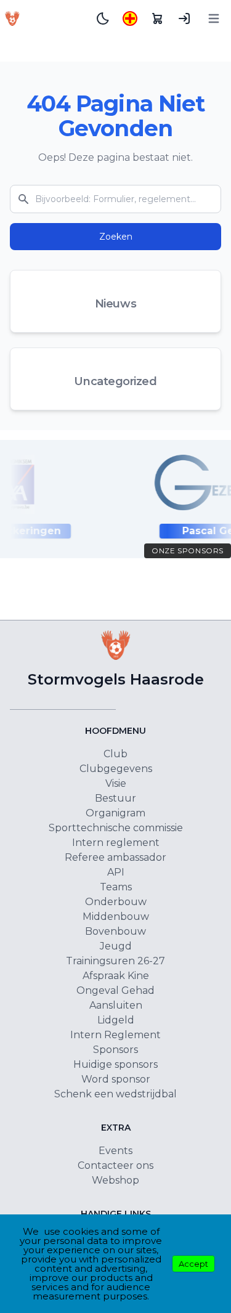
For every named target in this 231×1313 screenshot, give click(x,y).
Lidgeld (115, 1020)
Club (115, 754)
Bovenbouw (115, 931)
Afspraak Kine (116, 976)
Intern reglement (116, 842)
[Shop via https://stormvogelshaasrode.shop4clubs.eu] (157, 18)
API (115, 872)
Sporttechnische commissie (116, 828)
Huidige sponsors (115, 1064)
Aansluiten (115, 1005)
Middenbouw (116, 916)
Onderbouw (116, 902)
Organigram (115, 813)
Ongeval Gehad (115, 990)
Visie (115, 783)
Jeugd (116, 946)
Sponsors (115, 1049)
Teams (116, 887)
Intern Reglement (115, 1035)
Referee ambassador (115, 857)
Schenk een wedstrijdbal (115, 1094)
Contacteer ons (115, 1165)
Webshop (115, 1180)
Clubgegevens (115, 768)
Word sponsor (115, 1079)
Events (115, 1150)
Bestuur (115, 798)
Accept (193, 1264)
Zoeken (115, 236)
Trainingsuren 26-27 (115, 961)
